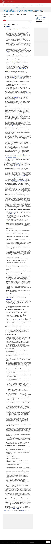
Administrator (8, 298)
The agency (14, 125)
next (31, 21)
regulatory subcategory (17, 77)
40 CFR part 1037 (10, 38)
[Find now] (49, 5)
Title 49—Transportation (27, 7)
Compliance (8, 26)
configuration (8, 32)
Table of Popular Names (40, 19)
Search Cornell (47, 1)
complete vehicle (23, 180)
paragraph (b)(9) (18, 319)
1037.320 (7, 69)
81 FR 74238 (6, 510)
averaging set (18, 75)
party (7, 221)
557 (19, 165)
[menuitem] (14, 5)
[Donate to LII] (40, 5)
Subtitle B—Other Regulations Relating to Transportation (14, 9)
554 (14, 165)
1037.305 (24, 68)
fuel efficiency (14, 61)
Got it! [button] (48, 542)
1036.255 (10, 156)
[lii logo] (6, 5)
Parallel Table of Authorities (39, 21)
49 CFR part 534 (16, 508)
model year (27, 32)
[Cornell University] (3, 1)
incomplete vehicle (15, 180)
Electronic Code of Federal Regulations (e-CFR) (13, 7)
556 (16, 165)
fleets (7, 51)
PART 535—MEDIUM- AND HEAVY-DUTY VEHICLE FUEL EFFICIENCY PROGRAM (18, 11)
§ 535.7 (23, 175)
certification (13, 65)
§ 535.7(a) (26, 92)
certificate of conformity (21, 155)
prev (29, 21)
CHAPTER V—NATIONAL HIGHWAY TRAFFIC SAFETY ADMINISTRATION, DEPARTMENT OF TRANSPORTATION (23, 10)
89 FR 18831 (22, 510)
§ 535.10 (15, 29)
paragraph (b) (17, 97)
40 (6, 156)
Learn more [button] (32, 542)
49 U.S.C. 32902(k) (19, 163)
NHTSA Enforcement (17, 177)
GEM (21, 63)
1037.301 (21, 68)
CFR (4, 19)
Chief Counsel (12, 213)
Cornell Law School (10, 1)
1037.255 (14, 156)
